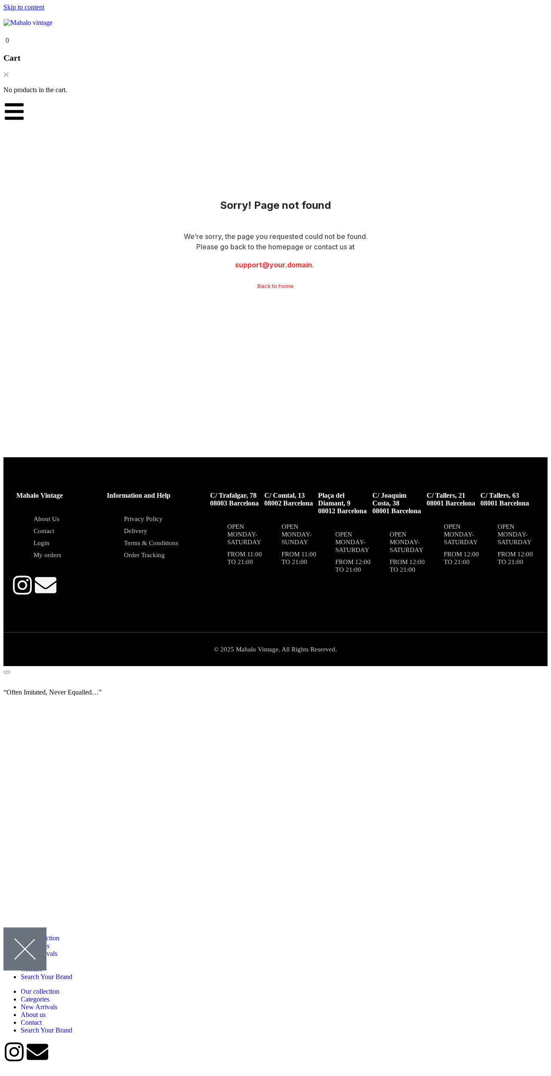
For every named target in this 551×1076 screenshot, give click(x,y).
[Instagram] (22, 585)
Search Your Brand (46, 976)
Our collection (40, 991)
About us (33, 1014)
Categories (35, 999)
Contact (31, 1022)
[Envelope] (45, 585)
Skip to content (23, 7)
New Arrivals (39, 1007)
